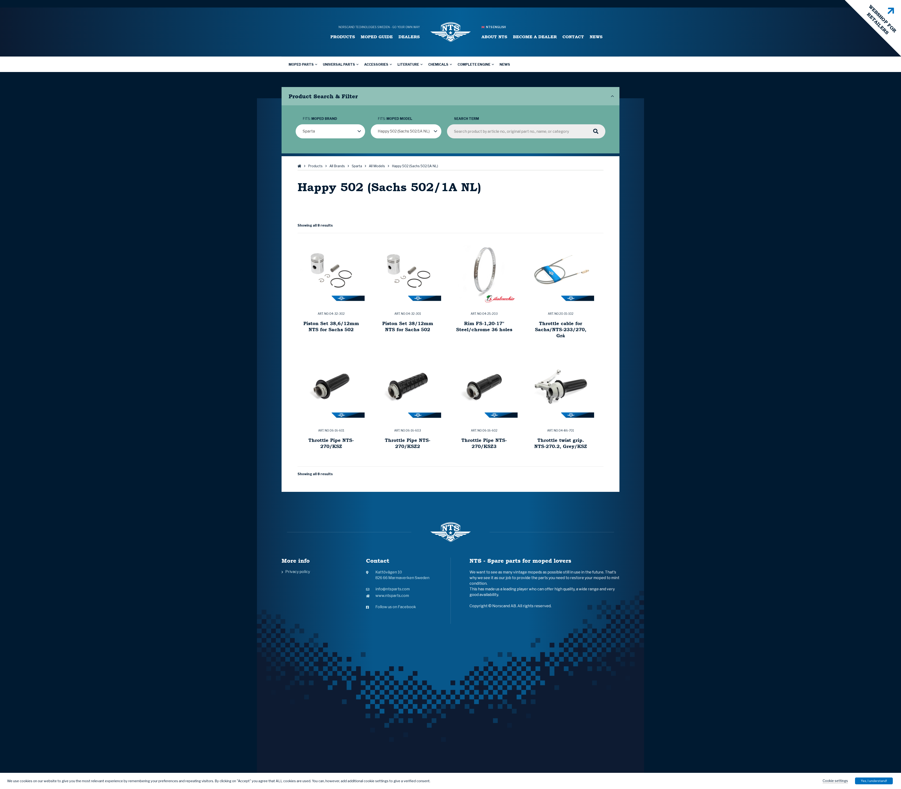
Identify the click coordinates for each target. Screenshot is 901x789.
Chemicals (438, 64)
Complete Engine (474, 64)
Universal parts (339, 64)
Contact (573, 37)
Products (342, 37)
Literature (408, 64)
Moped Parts (301, 64)
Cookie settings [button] (835, 781)
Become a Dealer (535, 37)
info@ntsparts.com (392, 589)
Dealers (409, 37)
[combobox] (330, 131)
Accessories (376, 64)
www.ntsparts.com (392, 595)
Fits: (320, 119)
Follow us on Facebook (395, 607)
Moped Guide (377, 37)
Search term (466, 119)
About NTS (494, 37)
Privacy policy (297, 571)
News (596, 37)
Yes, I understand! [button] (874, 781)
